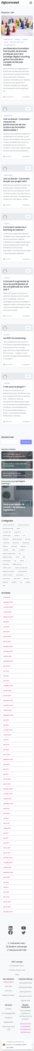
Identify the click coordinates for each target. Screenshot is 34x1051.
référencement (22, 571)
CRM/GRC (6, 539)
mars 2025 (6, 631)
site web (26, 578)
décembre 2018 (8, 789)
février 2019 (7, 779)
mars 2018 (6, 823)
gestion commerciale (9, 553)
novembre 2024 (8, 651)
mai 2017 (5, 838)
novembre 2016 (8, 862)
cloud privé (17, 532)
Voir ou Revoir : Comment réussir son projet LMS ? (16, 180)
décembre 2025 (8, 602)
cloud (18, 528)
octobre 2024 (7, 656)
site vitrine (17, 578)
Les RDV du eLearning (14, 338)
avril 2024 (6, 681)
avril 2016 (6, 892)
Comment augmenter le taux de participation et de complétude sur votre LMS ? (16, 285)
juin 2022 (6, 720)
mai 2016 (6, 887)
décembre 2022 (8, 700)
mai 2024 (6, 676)
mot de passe (7, 560)
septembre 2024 (8, 661)
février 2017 (7, 848)
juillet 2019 (6, 764)
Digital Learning (17, 539)
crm (24, 535)
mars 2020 (6, 754)
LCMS (17, 557)
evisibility (6, 550)
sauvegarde (19, 575)
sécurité (5, 582)
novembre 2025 (8, 607)
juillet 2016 (6, 877)
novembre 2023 (8, 685)
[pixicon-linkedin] (10, 928)
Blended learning (8, 528)
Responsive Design (8, 571)
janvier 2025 (7, 641)
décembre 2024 (8, 646)
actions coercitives (9, 525)
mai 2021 (6, 740)
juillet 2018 (6, 813)
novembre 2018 (8, 794)
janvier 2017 (7, 853)
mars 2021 (6, 744)
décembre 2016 (8, 858)
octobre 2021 (7, 735)
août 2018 (6, 808)
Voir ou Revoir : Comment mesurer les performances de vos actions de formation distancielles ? (16, 125)
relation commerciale (21, 568)
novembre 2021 (8, 730)
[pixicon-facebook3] (10, 932)
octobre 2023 (7, 690)
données (28, 539)
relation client (7, 568)
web (21, 582)
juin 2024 (6, 671)
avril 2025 (6, 627)
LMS (23, 557)
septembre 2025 (8, 617)
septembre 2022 (8, 715)
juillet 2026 (6, 597)
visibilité (13, 582)
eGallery (5, 546)
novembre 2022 (8, 705)
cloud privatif (7, 532)
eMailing (23, 546)
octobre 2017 (7, 828)
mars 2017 (6, 843)
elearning (14, 546)
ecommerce (25, 543)
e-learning (6, 543)
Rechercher (7, 437)
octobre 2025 (7, 612)
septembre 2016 (8, 872)
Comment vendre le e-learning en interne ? (15, 228)
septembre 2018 (8, 803)
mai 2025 (6, 622)
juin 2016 (6, 882)
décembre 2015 (8, 912)
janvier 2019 (7, 784)
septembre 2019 (8, 759)
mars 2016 (6, 897)
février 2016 (7, 902)
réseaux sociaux (8, 575)
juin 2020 (6, 749)
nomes (22, 560)
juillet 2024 (6, 666)
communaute (7, 535)
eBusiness (15, 543)
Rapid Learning (17, 564)
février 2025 (7, 636)
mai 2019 (6, 774)
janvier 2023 (7, 695)
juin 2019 (6, 769)
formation (22, 550)
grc (20, 553)
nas (15, 560)
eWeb (13, 550)
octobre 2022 (7, 710)
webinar (28, 582)
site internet (6, 578)
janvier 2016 (7, 907)
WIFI (4, 585)
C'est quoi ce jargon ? (14, 386)
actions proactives (23, 525)
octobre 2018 (7, 798)
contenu (16, 535)
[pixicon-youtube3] (23, 928)
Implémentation (7, 557)
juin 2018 (6, 818)
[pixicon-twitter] (23, 932)
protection (6, 564)
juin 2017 (6, 833)
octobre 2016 (7, 867)
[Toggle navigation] (31, 2)
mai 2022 (6, 725)
